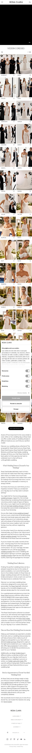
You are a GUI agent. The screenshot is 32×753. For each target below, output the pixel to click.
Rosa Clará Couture (7, 595)
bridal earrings (11, 642)
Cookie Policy (20, 746)
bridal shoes (20, 653)
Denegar (16, 409)
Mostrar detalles (22, 393)
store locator (8, 702)
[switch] (27, 376)
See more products (16, 428)
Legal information (23, 744)
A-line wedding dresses (20, 513)
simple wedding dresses (9, 536)
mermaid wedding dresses (15, 506)
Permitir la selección (16, 403)
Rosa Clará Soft (16, 586)
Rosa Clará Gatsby (24, 618)
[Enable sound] (29, 42)
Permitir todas (16, 398)
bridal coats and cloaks (16, 661)
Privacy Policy (13, 746)
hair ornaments (12, 646)
